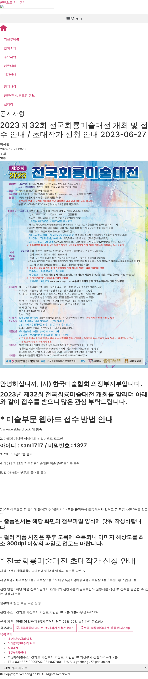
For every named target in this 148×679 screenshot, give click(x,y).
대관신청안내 (17, 652)
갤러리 (8, 104)
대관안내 (10, 74)
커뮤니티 (10, 66)
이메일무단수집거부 (21, 643)
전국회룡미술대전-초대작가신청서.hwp (46, 628)
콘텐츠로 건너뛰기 (13, 2)
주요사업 (10, 57)
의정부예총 (11, 39)
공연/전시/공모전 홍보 (19, 95)
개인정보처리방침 (20, 639)
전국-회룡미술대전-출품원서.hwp (106, 628)
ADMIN (13, 648)
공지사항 (10, 86)
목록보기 (6, 634)
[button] (74, 18)
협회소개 (10, 48)
